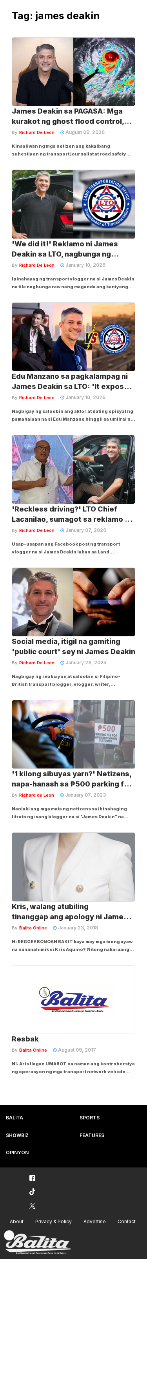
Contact (127, 1221)
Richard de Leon (36, 795)
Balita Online (33, 928)
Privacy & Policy (53, 1221)
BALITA (14, 1118)
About (17, 1221)
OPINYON (17, 1152)
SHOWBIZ (17, 1135)
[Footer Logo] (37, 1242)
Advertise (94, 1221)
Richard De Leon (36, 132)
